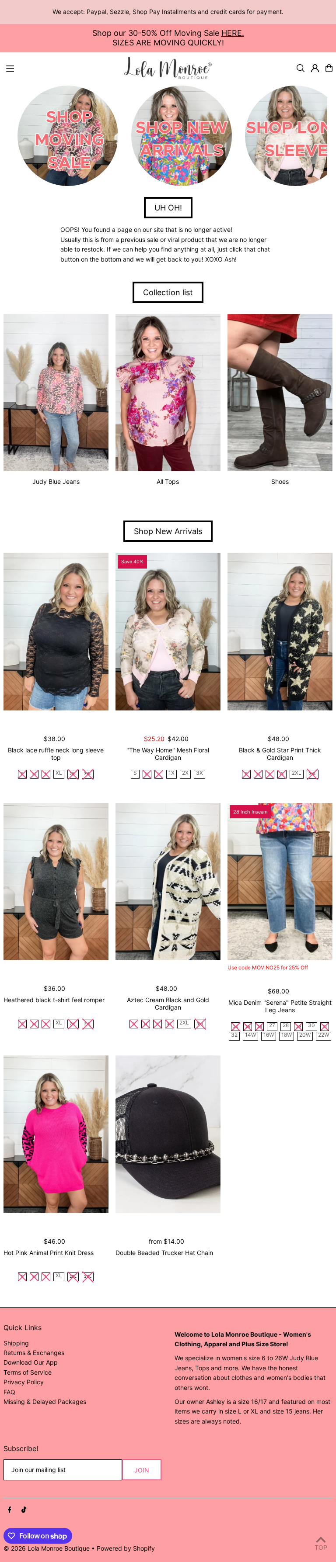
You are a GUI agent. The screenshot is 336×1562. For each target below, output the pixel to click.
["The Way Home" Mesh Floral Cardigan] (168, 631)
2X (185, 773)
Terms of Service (28, 1372)
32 (234, 1035)
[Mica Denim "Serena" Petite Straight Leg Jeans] (280, 881)
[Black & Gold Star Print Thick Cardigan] (280, 631)
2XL (296, 773)
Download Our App (31, 1362)
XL (59, 773)
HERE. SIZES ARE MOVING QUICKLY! (178, 37)
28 (286, 1025)
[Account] (315, 68)
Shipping (16, 1343)
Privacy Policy (24, 1382)
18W (286, 1035)
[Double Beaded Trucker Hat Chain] (168, 1134)
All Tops (168, 481)
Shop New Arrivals (168, 531)
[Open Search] (300, 68)
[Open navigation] (61, 67)
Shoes (280, 481)
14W (250, 1035)
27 (272, 1025)
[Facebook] (9, 1510)
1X (171, 773)
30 (311, 1025)
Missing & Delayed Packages (45, 1401)
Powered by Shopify (126, 1548)
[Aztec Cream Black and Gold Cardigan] (168, 881)
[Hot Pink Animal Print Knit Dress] (56, 1134)
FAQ (9, 1392)
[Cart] (329, 68)
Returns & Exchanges (34, 1352)
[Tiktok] (23, 1510)
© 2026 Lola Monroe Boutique (47, 1548)
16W (268, 1035)
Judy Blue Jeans (56, 481)
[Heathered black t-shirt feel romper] (56, 881)
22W (323, 1035)
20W (305, 1035)
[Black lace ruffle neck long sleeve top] (56, 631)
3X (199, 773)
